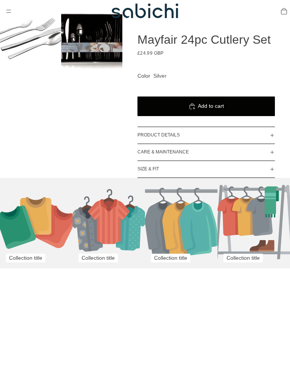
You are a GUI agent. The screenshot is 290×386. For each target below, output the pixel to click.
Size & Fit (148, 169)
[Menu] (8, 11)
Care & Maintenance (163, 152)
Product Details (158, 135)
